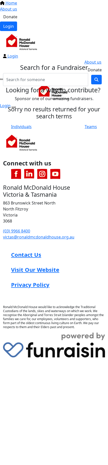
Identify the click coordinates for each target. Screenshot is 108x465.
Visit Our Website (35, 269)
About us (8, 9)
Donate (10, 17)
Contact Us (26, 254)
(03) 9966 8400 (16, 231)
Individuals (21, 126)
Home (11, 3)
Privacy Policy (30, 284)
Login (8, 26)
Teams (91, 126)
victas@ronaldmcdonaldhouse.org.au (38, 237)
